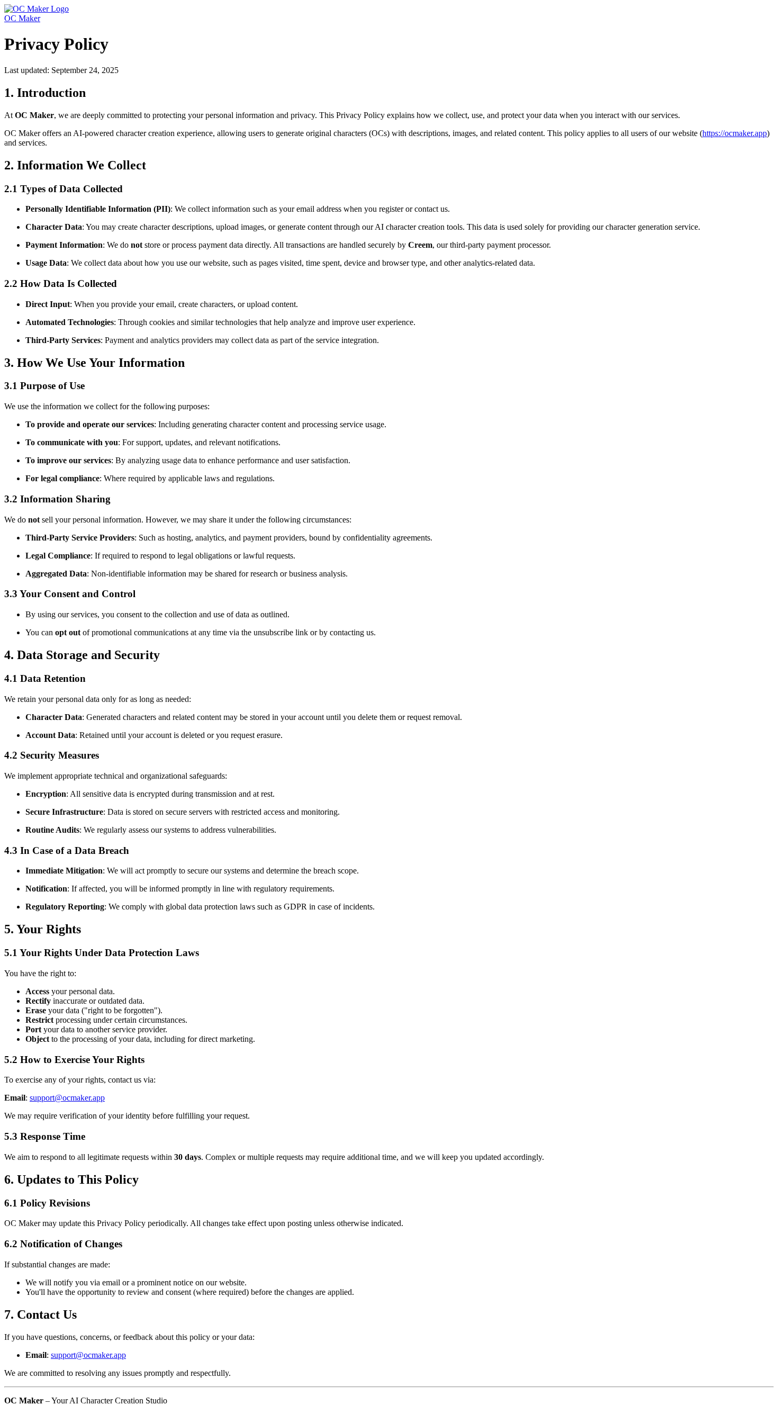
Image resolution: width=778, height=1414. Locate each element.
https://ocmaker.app (734, 133)
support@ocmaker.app (67, 1097)
